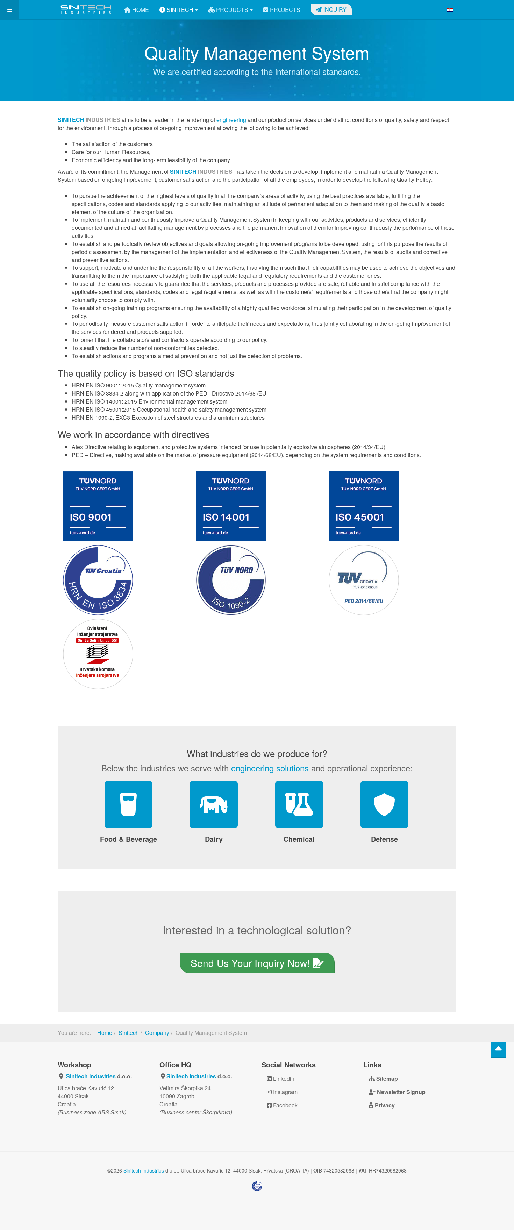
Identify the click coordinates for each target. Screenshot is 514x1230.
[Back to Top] (498, 1050)
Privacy (384, 1105)
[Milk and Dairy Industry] (213, 804)
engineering (231, 120)
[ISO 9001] (124, 506)
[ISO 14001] (257, 506)
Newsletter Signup (401, 1092)
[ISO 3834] (124, 580)
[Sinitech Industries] (86, 9)
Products (231, 10)
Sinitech (180, 10)
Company (157, 1033)
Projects (285, 10)
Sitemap (386, 1078)
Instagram (285, 1092)
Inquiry (335, 9)
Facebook (285, 1105)
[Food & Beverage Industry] (128, 804)
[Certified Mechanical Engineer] (124, 654)
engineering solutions (270, 768)
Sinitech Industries (91, 1076)
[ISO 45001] (390, 506)
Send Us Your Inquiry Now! (252, 963)
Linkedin (283, 1078)
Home (140, 10)
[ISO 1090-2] (257, 580)
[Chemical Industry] (299, 804)
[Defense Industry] (384, 804)
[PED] (390, 580)
